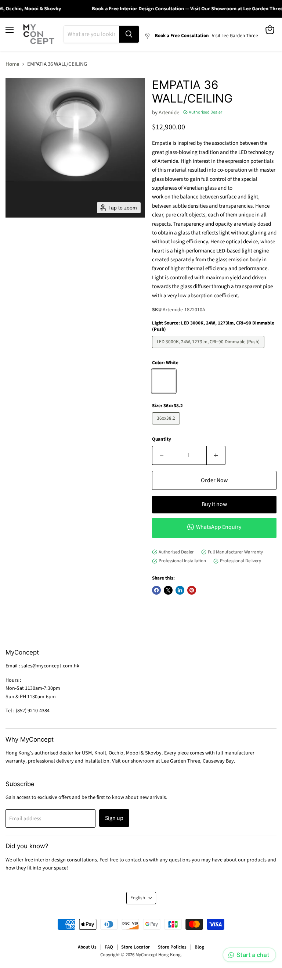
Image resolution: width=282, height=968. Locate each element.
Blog (199, 947)
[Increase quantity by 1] (216, 455)
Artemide (169, 112)
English (137, 897)
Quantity (161, 439)
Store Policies (172, 947)
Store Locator (135, 947)
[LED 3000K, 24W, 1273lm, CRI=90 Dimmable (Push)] (209, 350)
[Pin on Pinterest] (191, 590)
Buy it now (214, 504)
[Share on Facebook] (156, 590)
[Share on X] (168, 590)
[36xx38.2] (167, 426)
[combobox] (91, 34)
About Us (87, 947)
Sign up (114, 818)
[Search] (129, 34)
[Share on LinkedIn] (180, 590)
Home (12, 64)
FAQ (109, 947)
